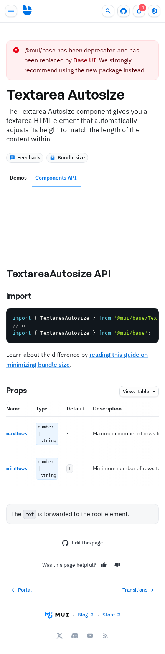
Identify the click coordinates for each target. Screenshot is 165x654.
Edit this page (87, 543)
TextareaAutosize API (58, 273)
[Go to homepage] (27, 10)
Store (108, 614)
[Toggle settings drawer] (154, 11)
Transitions (134, 590)
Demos (18, 177)
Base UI (84, 60)
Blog (83, 614)
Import (18, 296)
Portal (25, 590)
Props (16, 390)
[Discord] (75, 635)
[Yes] (104, 565)
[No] (117, 565)
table (136, 391)
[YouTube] (90, 635)
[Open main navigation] (11, 11)
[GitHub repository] (123, 11)
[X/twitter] (59, 635)
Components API (56, 177)
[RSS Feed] (105, 635)
